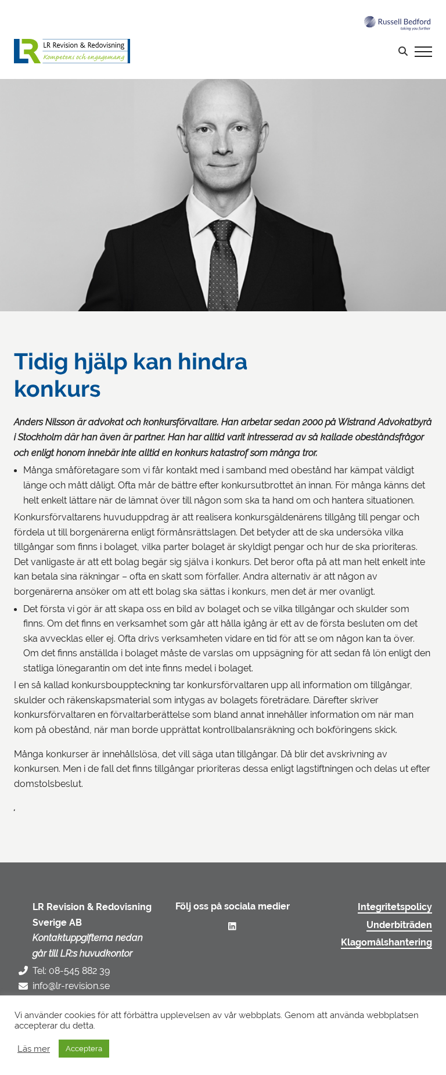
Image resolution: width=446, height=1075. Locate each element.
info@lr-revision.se (71, 986)
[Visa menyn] (423, 51)
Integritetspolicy (395, 907)
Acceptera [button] (84, 1048)
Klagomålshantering (386, 942)
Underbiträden (399, 925)
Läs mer (33, 1049)
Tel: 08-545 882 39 (71, 971)
